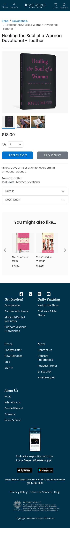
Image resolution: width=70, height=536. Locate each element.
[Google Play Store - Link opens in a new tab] (45, 470)
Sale (7, 362)
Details (9, 191)
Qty (4, 144)
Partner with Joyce (16, 311)
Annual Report (14, 408)
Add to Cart (17, 155)
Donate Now (12, 305)
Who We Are (12, 402)
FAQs (8, 396)
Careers (10, 414)
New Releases (13, 356)
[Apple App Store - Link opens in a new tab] (24, 470)
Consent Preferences (45, 358)
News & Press (13, 420)
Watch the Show (48, 305)
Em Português (46, 377)
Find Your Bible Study (47, 313)
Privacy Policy (19, 492)
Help (57, 492)
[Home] (35, 5)
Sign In (9, 367)
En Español (44, 371)
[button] (5, 5)
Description (12, 199)
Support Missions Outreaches (15, 329)
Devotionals (20, 21)
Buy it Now (52, 155)
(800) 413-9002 (35, 483)
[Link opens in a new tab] (21, 294)
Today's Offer (13, 350)
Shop (5, 21)
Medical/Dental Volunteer (15, 319)
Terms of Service (40, 492)
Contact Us (45, 350)
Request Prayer (47, 365)
